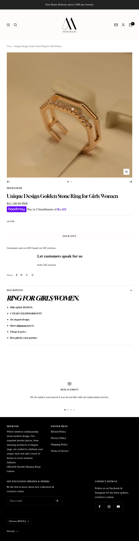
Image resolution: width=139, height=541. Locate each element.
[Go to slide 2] (71, 181)
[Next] (130, 182)
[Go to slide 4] (74, 409)
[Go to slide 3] (71, 409)
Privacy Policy (58, 438)
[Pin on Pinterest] (21, 275)
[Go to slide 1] (67, 181)
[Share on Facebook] (16, 275)
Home (9, 46)
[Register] (57, 501)
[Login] (123, 24)
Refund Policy (58, 431)
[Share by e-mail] (32, 275)
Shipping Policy (59, 444)
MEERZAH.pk (14, 188)
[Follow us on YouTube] (118, 506)
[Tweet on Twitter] (26, 275)
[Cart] (130, 24)
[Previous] (8, 182)
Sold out (69, 236)
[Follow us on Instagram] (109, 506)
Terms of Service (60, 451)
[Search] (15, 24)
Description (15, 290)
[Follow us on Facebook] (99, 506)
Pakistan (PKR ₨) (17, 521)
